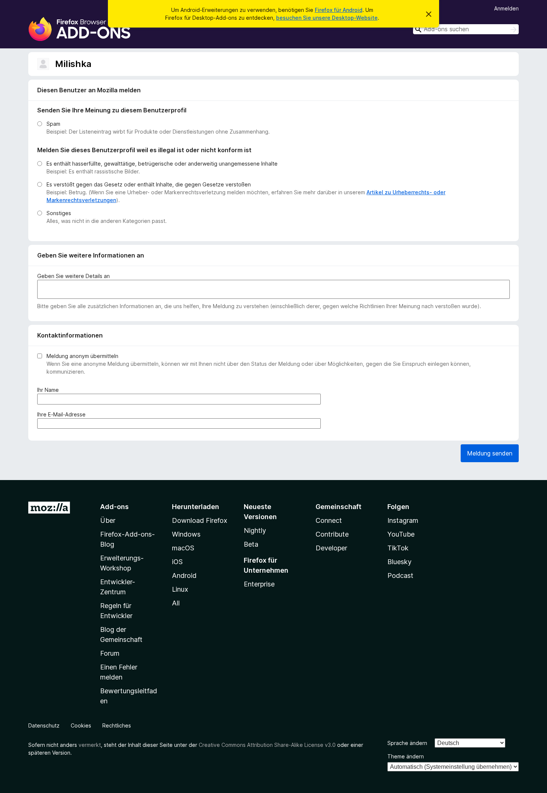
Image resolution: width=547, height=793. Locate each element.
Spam (53, 124)
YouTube (401, 534)
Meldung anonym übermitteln (82, 356)
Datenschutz (44, 725)
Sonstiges (59, 213)
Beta (251, 544)
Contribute (332, 534)
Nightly (255, 530)
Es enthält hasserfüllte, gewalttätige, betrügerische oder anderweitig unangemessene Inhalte (162, 163)
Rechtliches (116, 725)
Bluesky (399, 562)
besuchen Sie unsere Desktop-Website (327, 18)
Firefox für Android (338, 10)
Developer (331, 548)
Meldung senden (489, 453)
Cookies (81, 725)
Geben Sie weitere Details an (73, 276)
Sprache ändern (407, 743)
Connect (329, 520)
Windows (186, 534)
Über (107, 520)
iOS (177, 562)
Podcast (400, 575)
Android (184, 575)
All (176, 603)
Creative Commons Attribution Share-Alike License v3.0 (267, 745)
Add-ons (114, 507)
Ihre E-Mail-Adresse (63, 414)
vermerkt (90, 745)
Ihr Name (49, 390)
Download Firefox (199, 520)
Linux (180, 589)
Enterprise (259, 584)
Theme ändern (405, 756)
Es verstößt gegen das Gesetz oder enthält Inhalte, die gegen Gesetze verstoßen (149, 184)
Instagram (402, 520)
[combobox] (466, 29)
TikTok (398, 548)
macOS (183, 548)
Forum (109, 653)
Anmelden (506, 8)
